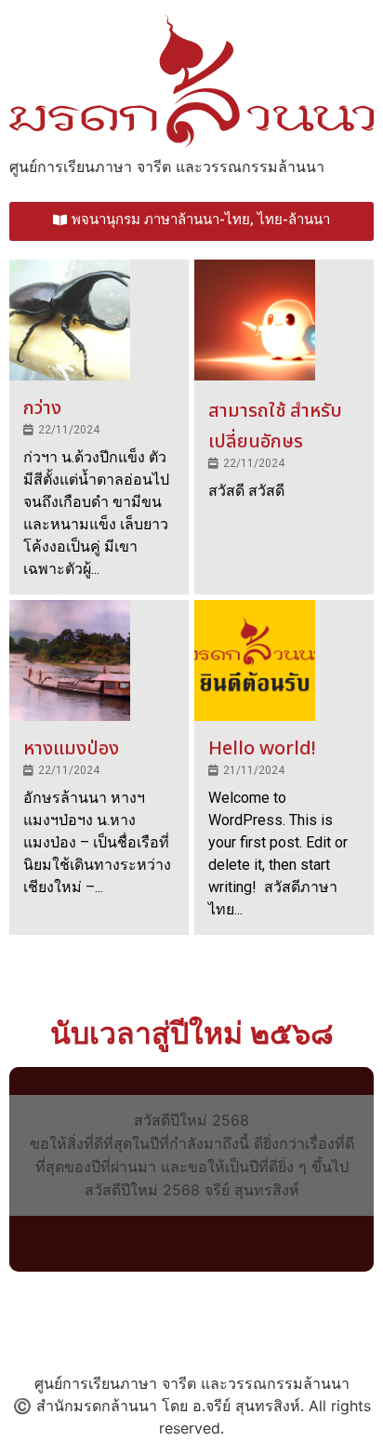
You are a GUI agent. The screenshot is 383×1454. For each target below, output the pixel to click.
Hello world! (262, 749)
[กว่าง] (69, 320)
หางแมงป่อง (71, 749)
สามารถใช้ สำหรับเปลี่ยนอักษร (275, 426)
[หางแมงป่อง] (69, 660)
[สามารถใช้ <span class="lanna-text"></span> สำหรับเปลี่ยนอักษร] (254, 320)
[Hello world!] (254, 660)
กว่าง (42, 408)
